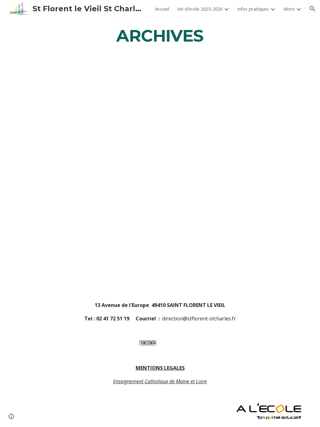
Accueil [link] (162, 9)
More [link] (289, 9)
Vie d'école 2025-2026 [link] (199, 9)
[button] (312, 8)
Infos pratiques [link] (253, 9)
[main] (160, 35)
